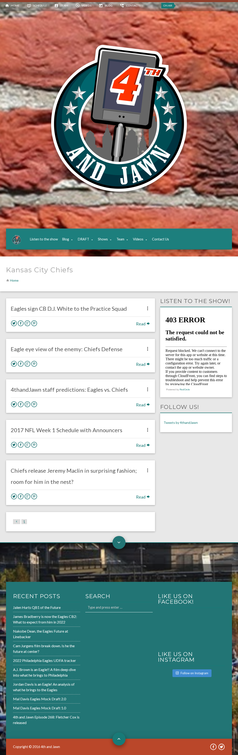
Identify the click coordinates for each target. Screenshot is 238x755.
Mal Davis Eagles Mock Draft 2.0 (39, 699)
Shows (103, 239)
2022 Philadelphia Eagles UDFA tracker (44, 660)
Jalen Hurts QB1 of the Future (37, 607)
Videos (86, 5)
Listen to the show (44, 239)
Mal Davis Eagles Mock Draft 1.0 (39, 708)
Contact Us (160, 239)
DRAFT (83, 239)
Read (141, 323)
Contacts (133, 5)
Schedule (40, 5)
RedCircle (185, 389)
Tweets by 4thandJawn (181, 423)
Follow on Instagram (194, 673)
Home (15, 5)
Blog (108, 5)
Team (64, 5)
